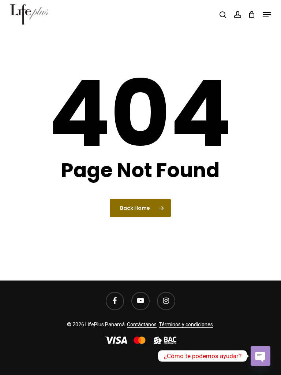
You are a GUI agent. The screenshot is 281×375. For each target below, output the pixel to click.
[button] (267, 14)
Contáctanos (142, 324)
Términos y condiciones (186, 324)
